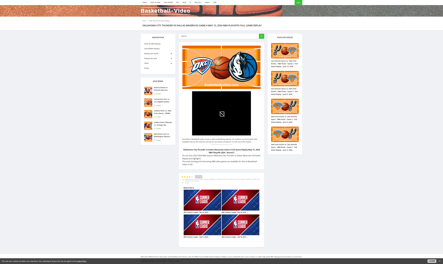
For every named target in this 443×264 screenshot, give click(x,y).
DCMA (146, 68)
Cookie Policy (81, 261)
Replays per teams (151, 53)
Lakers (207, 2)
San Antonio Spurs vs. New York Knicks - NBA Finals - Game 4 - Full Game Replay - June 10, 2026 (284, 64)
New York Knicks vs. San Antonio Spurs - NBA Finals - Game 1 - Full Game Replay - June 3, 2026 (284, 147)
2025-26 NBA (155, 2)
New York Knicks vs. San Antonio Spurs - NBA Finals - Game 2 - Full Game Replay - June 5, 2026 (284, 119)
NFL (177, 2)
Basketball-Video (165, 10)
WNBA (158, 94)
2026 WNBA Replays (152, 48)
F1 (190, 2)
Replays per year (150, 58)
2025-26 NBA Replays (152, 44)
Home (144, 2)
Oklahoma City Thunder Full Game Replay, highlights (234, 179)
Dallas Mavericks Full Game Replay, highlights (200, 179)
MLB (184, 2)
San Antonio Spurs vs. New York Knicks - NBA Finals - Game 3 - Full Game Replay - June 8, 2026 (284, 91)
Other (146, 63)
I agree (432, 261)
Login (298, 2)
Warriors (198, 2)
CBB (214, 2)
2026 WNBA (168, 2)
